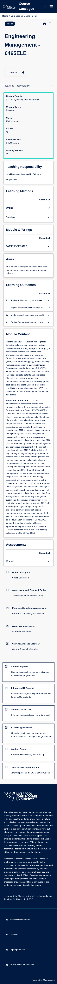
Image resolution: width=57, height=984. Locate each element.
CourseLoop (49, 980)
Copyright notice (17, 949)
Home (5, 16)
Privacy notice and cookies (22, 965)
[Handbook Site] (21, 797)
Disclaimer (14, 934)
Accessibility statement (20, 919)
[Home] (9, 8)
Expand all (44, 200)
